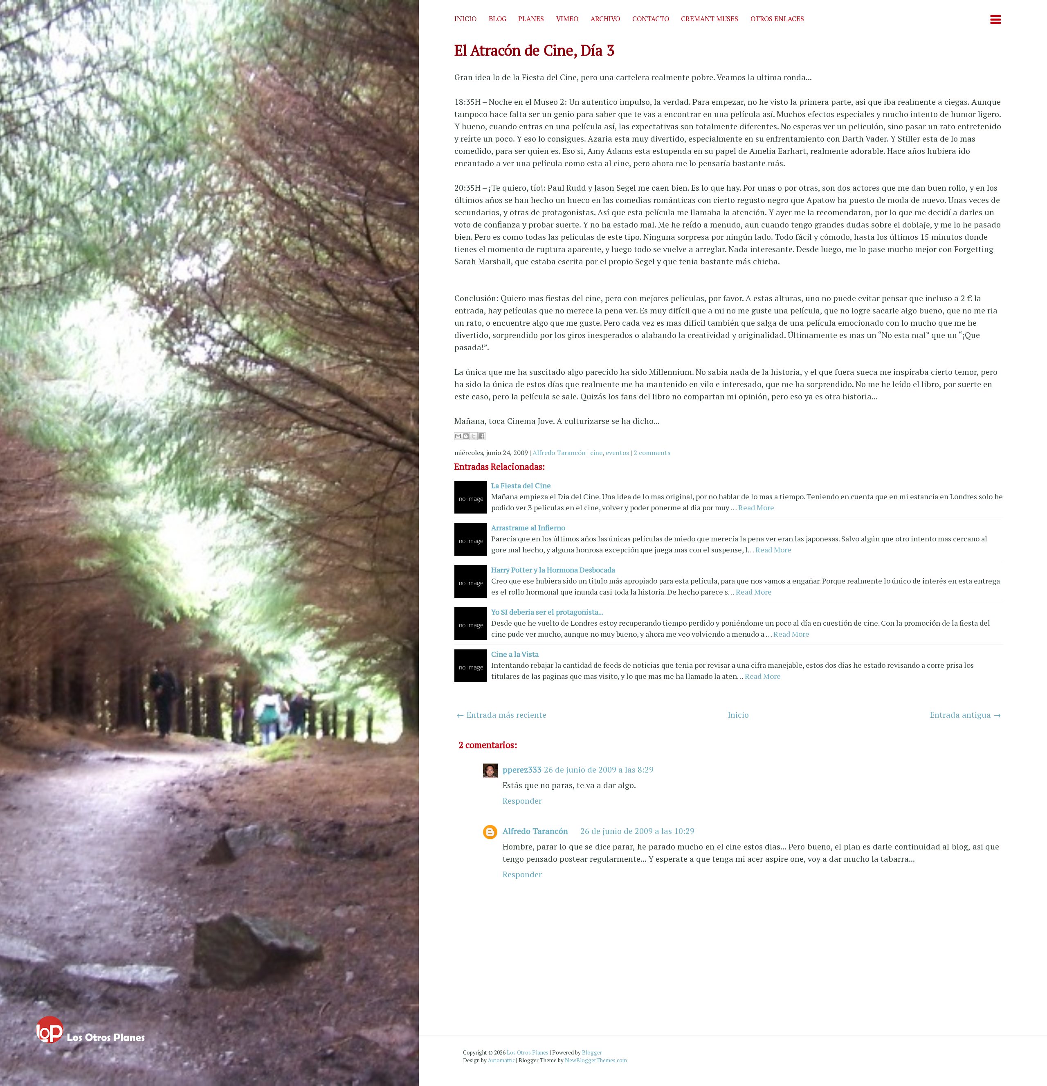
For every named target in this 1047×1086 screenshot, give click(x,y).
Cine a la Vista (515, 654)
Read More (756, 507)
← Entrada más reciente (501, 714)
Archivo (605, 18)
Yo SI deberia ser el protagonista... (547, 612)
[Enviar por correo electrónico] (458, 436)
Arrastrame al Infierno (528, 527)
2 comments (652, 452)
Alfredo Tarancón (559, 452)
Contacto (650, 18)
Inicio (465, 18)
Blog (497, 18)
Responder (522, 800)
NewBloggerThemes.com (596, 1060)
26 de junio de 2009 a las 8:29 (599, 769)
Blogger (592, 1052)
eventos (617, 452)
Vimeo (567, 18)
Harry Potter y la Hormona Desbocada (553, 570)
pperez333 (522, 769)
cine (596, 452)
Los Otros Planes (527, 1052)
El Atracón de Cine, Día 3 (534, 50)
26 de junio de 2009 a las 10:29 (637, 830)
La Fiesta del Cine (521, 485)
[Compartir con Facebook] (481, 436)
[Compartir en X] (474, 436)
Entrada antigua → (965, 714)
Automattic (501, 1060)
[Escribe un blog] (466, 436)
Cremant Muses (709, 18)
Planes (531, 18)
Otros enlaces (777, 18)
